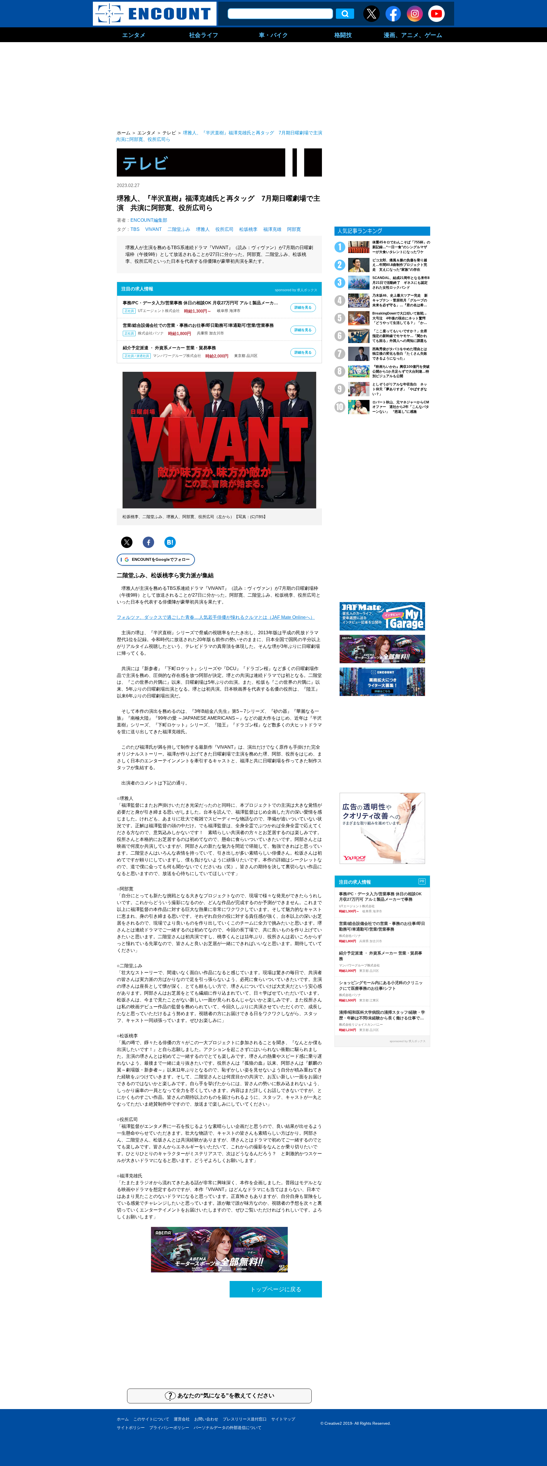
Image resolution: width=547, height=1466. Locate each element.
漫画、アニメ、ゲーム (413, 34)
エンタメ (134, 34)
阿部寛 (294, 229)
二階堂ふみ (179, 229)
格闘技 (343, 34)
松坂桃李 (248, 229)
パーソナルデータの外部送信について (228, 1428)
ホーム (123, 1419)
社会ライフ (204, 34)
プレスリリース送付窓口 (245, 1419)
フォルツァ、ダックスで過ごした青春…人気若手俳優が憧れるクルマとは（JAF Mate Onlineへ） (216, 617)
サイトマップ (283, 1419)
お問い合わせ (206, 1419)
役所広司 (224, 229)
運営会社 (182, 1419)
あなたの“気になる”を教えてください (225, 1395)
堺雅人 (203, 229)
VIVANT (153, 229)
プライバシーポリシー (169, 1428)
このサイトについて (151, 1419)
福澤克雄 (272, 229)
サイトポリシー (131, 1428)
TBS (135, 229)
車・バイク (273, 34)
